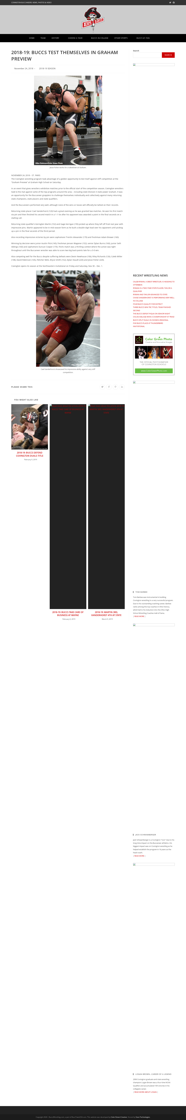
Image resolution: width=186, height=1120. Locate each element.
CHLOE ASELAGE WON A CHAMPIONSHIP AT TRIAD (153, 317)
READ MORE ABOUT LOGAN (145, 1092)
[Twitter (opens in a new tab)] (170, 2)
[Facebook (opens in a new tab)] (173, 2)
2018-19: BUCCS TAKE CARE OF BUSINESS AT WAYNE (68, 614)
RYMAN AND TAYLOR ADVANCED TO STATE (150, 294)
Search (136, 50)
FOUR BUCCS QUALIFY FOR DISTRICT (148, 304)
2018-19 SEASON (47, 68)
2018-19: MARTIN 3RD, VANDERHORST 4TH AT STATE (106, 614)
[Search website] (156, 38)
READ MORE (139, 616)
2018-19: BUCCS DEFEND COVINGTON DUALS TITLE (29, 454)
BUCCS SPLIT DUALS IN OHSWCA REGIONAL (150, 320)
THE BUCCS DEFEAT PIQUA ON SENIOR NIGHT (151, 313)
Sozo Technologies (143, 1117)
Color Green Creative (119, 1117)
